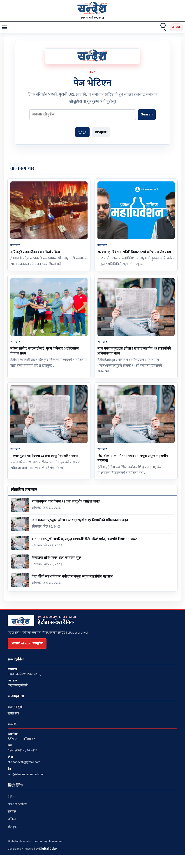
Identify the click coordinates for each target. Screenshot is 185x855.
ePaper (101, 132)
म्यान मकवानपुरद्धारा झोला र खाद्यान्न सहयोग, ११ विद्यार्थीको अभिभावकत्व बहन (134, 351)
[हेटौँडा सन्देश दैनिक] (92, 8)
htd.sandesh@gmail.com (24, 762)
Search (163, 27)
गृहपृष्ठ (82, 132)
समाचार (12, 811)
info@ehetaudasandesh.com (26, 774)
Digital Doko (48, 848)
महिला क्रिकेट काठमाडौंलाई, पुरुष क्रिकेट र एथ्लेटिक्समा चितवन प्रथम (44, 351)
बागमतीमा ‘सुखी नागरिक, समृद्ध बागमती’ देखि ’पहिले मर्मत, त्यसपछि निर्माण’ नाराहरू (84, 539)
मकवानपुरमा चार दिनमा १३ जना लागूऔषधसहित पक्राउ (44, 456)
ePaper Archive (17, 803)
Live (178, 27)
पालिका (12, 819)
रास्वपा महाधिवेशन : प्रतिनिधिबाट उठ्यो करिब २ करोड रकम (134, 252)
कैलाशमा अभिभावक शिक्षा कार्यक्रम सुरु (56, 558)
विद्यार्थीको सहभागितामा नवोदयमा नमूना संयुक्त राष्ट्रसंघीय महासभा (132, 458)
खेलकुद (12, 826)
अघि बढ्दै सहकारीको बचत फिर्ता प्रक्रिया (35, 252)
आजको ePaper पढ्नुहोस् (27, 643)
